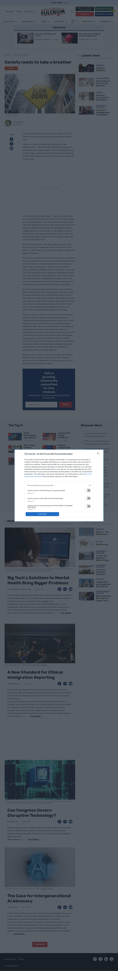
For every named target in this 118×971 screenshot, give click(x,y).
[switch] (88, 490)
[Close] (99, 454)
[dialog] (59, 485)
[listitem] (59, 485)
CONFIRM (42, 514)
